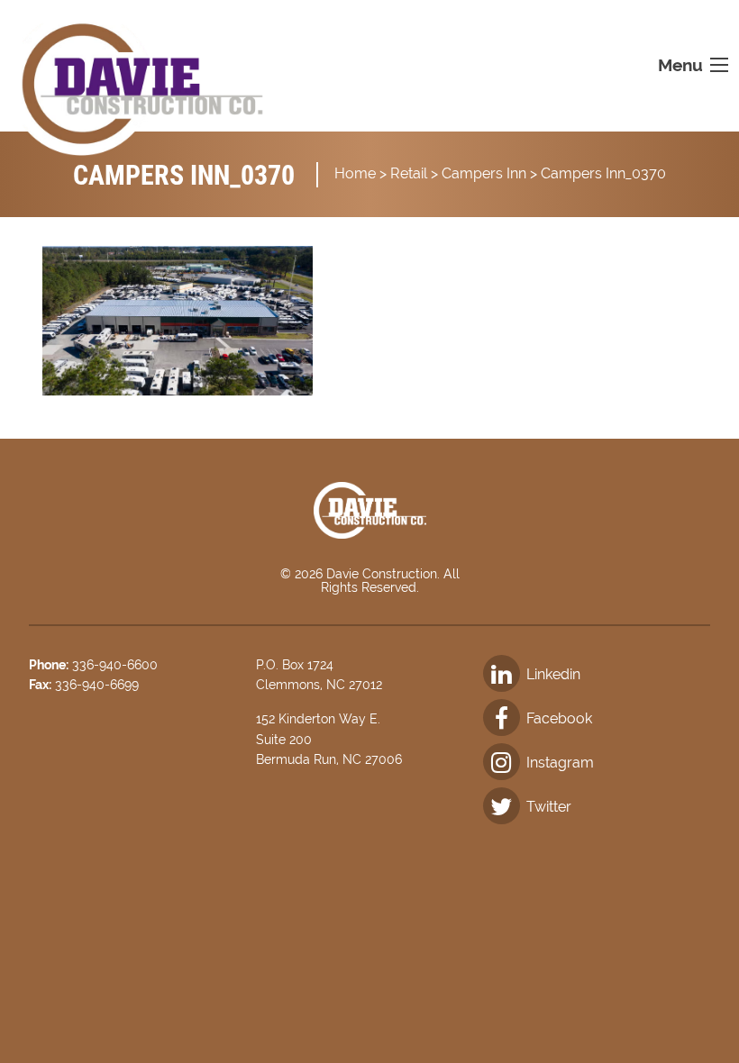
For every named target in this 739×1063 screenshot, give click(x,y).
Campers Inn (484, 173)
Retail (408, 173)
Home (355, 173)
